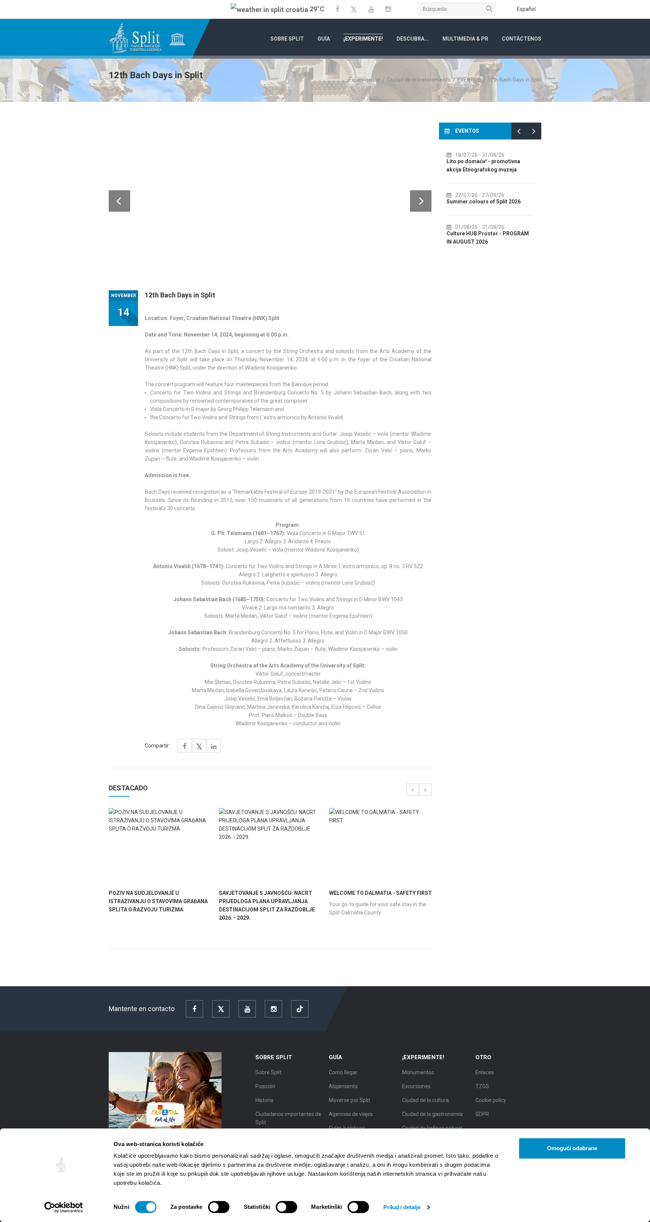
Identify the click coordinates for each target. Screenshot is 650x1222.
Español (526, 9)
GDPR (482, 1114)
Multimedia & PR (465, 39)
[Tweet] (199, 747)
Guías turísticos (347, 1128)
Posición (265, 1086)
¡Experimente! (363, 39)
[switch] (218, 1207)
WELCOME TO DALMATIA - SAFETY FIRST (380, 893)
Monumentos (418, 1072)
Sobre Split (287, 39)
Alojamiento (343, 1086)
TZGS (482, 1086)
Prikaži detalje (402, 1207)
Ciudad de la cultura (425, 1100)
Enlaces (484, 1072)
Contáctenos (521, 39)
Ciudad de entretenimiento (419, 80)
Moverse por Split (349, 1100)
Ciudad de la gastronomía (432, 1114)
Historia (264, 1100)
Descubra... (412, 39)
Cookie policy (490, 1100)
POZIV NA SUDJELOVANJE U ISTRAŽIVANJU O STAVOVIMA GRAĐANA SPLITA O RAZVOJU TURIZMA (158, 901)
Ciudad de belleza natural (432, 1128)
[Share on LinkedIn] (213, 746)
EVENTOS (469, 80)
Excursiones (416, 1086)
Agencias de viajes (351, 1114)
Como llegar (343, 1072)
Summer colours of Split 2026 (483, 202)
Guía (323, 39)
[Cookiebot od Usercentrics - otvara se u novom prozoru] (64, 1207)
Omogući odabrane (572, 1148)
